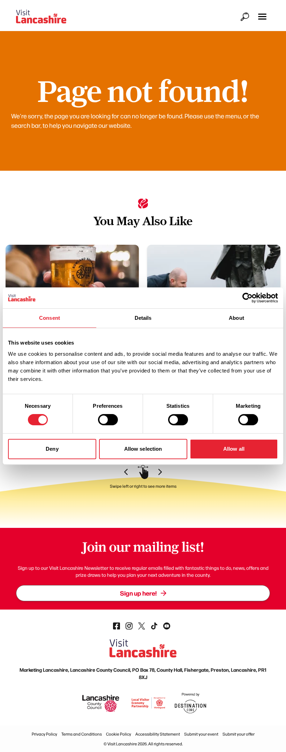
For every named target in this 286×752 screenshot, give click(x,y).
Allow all (233, 449)
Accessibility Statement (157, 734)
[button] (262, 16)
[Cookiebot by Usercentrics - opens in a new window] (247, 298)
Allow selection (143, 449)
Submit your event (201, 734)
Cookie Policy (118, 734)
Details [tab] (143, 318)
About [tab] (236, 318)
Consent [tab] (49, 318)
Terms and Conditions (81, 734)
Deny (52, 449)
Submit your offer (239, 734)
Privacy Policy (44, 734)
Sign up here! (138, 593)
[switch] (108, 419)
